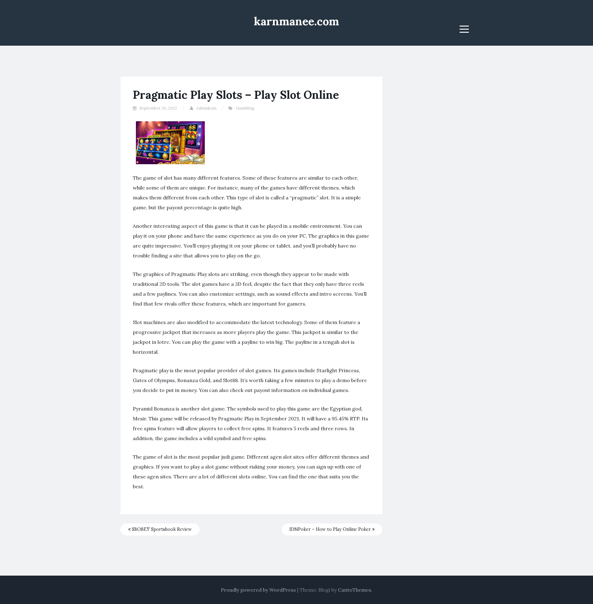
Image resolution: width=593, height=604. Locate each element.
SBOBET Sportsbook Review (161, 529)
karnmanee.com (296, 21)
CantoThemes (354, 590)
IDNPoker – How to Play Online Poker (330, 529)
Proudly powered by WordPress (258, 590)
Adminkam (206, 108)
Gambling (245, 108)
